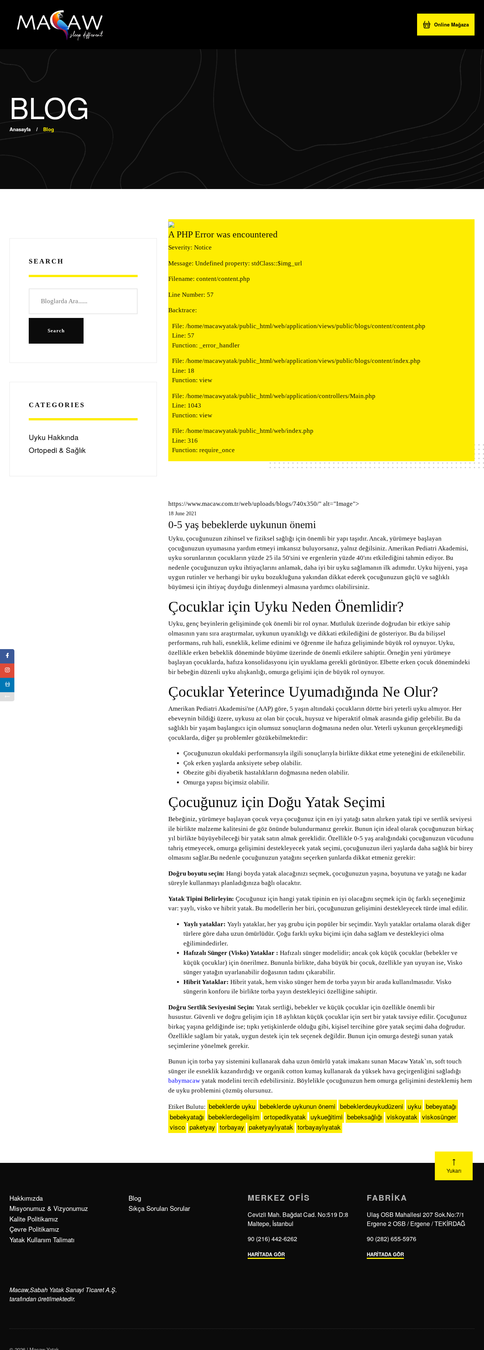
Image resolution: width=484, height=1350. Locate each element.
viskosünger (439, 1116)
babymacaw (184, 1080)
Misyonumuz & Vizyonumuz (48, 1208)
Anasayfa (20, 129)
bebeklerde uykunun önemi (297, 1106)
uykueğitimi (326, 1116)
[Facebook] (7, 656)
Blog (135, 1198)
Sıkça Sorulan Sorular (159, 1208)
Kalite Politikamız (33, 1218)
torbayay (232, 1126)
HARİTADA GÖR (266, 1254)
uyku (414, 1106)
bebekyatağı (187, 1116)
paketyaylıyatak (271, 1126)
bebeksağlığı (364, 1116)
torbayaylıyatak (319, 1126)
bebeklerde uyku (232, 1106)
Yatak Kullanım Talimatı (41, 1239)
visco (177, 1126)
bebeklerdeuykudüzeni (371, 1106)
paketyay (202, 1126)
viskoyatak (402, 1116)
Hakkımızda (26, 1198)
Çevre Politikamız (34, 1229)
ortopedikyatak (285, 1116)
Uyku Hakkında (54, 437)
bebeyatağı (441, 1106)
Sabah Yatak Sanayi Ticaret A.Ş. (73, 1289)
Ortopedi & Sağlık (57, 450)
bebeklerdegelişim (233, 1116)
